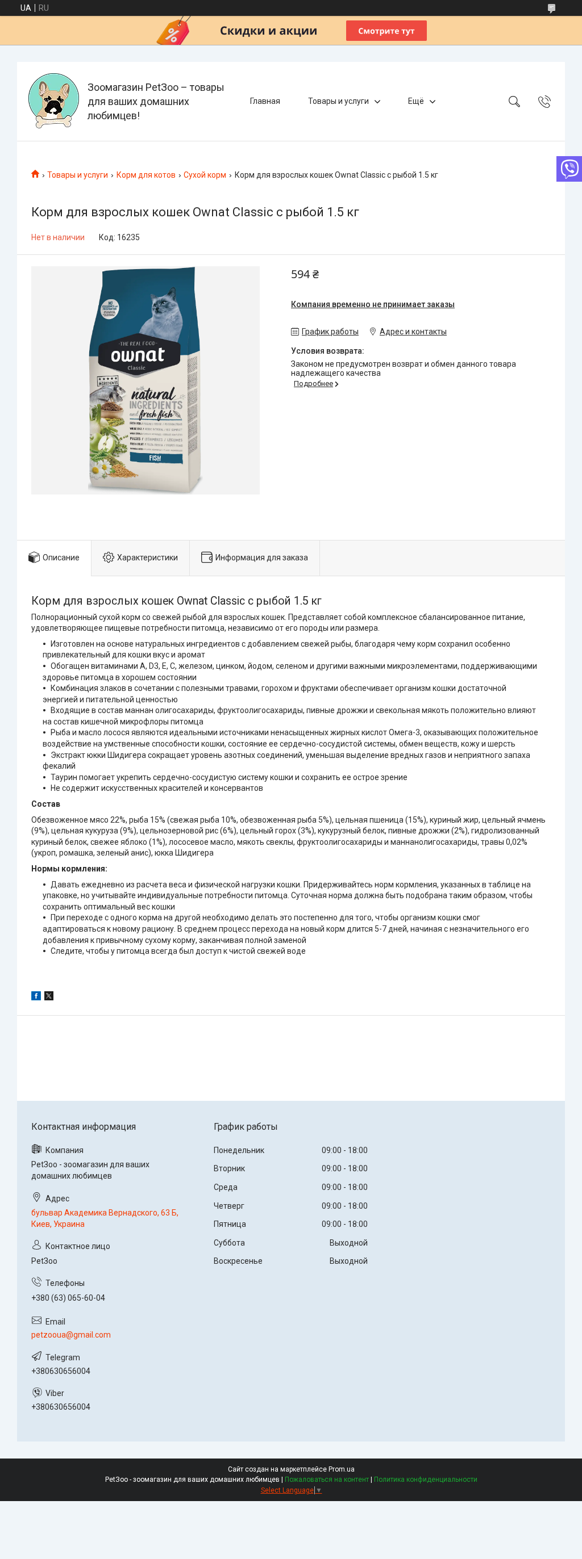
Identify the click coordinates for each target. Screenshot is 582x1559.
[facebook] (36, 997)
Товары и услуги (338, 101)
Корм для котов (146, 174)
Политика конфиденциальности (425, 1479)
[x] (48, 997)
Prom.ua (342, 1469)
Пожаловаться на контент (327, 1479)
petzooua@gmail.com (71, 1334)
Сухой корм (205, 174)
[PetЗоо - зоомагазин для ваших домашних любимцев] (53, 101)
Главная (265, 101)
